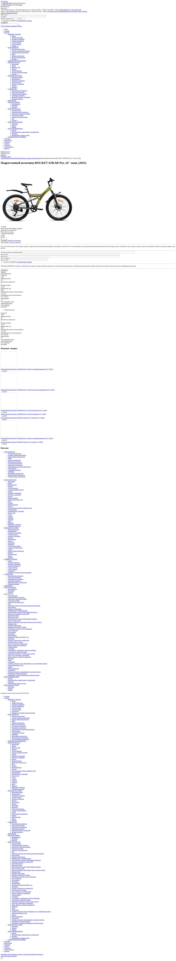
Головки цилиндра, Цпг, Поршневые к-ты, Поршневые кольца (27, 663)
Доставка (7, 138)
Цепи (9, 521)
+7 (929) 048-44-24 (6, 3)
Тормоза (10, 518)
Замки (10, 556)
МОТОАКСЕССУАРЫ (15, 122)
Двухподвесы (12, 468)
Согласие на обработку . (17, 21)
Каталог (6, 32)
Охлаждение (12, 632)
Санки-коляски (16, 44)
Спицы (10, 516)
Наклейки (15, 124)
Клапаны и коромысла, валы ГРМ (18, 614)
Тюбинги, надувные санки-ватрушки (19, 572)
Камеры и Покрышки (15, 609)
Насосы (10, 541)
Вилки (14, 66)
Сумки (10, 549)
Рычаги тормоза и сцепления (17, 645)
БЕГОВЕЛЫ (12, 100)
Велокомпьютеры (17, 77)
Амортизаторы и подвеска (20, 112)
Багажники (15, 64)
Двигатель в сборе (17, 115)
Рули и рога (11, 513)
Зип (13, 119)
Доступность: (5, 230)
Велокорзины (16, 79)
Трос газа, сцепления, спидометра (18, 655)
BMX (13, 54)
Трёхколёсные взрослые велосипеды (19, 467)
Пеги (9, 501)
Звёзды (10, 667)
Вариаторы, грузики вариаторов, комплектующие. (24, 675)
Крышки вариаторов (14, 625)
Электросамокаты (17, 99)
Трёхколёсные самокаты (19, 94)
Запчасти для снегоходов (19, 117)
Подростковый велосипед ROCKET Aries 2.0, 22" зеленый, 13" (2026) (22, 418)
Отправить (4, 22)
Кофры (14, 127)
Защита (10, 491)
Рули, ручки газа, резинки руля (17, 644)
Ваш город (4, 254)
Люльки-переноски (18, 41)
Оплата (6, 143)
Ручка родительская (14, 546)
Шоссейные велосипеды (15, 473)
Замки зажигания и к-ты (15, 665)
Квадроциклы (16, 104)
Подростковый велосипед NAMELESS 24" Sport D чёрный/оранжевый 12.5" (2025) (27, 438)
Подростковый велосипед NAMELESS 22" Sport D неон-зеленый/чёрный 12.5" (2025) (28, 390)
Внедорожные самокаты (19, 90)
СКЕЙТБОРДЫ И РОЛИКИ (17, 137)
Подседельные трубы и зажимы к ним (20, 508)
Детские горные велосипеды (21, 51)
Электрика (11, 662)
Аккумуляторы (16, 110)
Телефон (3, 17)
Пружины (11, 639)
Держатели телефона (18, 80)
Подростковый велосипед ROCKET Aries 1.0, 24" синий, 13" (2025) (22, 442)
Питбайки (15, 105)
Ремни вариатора (13, 668)
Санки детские (16, 42)
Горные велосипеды (18, 56)
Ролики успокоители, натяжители (18, 640)
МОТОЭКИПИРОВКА (15, 128)
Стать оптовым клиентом (9, 26)
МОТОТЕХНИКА (14, 102)
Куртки (14, 130)
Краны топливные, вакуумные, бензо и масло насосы (25, 622)
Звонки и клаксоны (18, 84)
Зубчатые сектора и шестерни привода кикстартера (24, 605)
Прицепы (11, 544)
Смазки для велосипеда (15, 548)
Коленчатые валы (13, 615)
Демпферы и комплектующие (17, 673)
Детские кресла (16, 82)
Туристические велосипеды (16, 477)
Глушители (11, 670)
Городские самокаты (18, 92)
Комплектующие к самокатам (21, 97)
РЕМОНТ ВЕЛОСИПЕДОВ (17, 61)
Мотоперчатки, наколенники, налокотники (25, 132)
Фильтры (11, 658)
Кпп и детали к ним (14, 620)
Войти (20, 26)
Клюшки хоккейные (18, 39)
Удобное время (5, 18)
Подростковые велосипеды (20, 52)
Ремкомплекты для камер (16, 511)
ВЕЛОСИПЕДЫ (13, 47)
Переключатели (13, 504)
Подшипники (12, 509)
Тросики (10, 519)
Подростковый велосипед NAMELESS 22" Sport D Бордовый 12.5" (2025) (24, 410)
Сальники (11, 648)
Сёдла (10, 514)
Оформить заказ (6, 156)
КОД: (2, 228)
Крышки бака (12, 624)
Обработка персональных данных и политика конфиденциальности (22, 954)
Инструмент (12, 539)
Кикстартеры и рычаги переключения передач (22, 612)
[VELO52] (4, 1)
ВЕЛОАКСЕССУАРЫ (15, 76)
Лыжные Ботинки (17, 37)
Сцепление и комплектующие (17, 652)
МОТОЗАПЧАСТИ (14, 109)
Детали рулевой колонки (19, 72)
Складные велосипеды (15, 463)
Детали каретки (17, 71)
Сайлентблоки (12, 647)
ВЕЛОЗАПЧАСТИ (14, 62)
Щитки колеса (12, 554)
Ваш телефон (5, 258)
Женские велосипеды (18, 57)
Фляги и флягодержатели (16, 551)
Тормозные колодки (14, 526)
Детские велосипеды (18, 49)
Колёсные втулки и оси (15, 500)
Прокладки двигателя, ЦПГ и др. (18, 637)
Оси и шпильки (13, 630)
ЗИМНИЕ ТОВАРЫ (14, 34)
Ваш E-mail (4, 260)
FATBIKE (11, 472)
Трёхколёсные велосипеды (16, 475)
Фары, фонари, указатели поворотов (19, 657)
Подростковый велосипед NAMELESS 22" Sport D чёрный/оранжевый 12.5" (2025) (27, 369)
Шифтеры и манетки (14, 524)
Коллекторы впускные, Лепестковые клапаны (22, 619)
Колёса (10, 496)
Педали (10, 503)
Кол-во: (3, 237)
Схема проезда (9, 147)
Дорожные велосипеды (15, 465)
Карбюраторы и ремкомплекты (17, 610)
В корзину (4, 240)
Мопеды (14, 107)
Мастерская (8, 140)
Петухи (10, 506)
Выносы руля (16, 67)
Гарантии (7, 142)
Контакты (7, 145)
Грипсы (14, 69)
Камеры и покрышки (14, 493)
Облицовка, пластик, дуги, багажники (20, 629)
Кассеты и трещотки (14, 495)
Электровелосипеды (14, 470)
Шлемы (10, 552)
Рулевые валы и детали (15, 642)
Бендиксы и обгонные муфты (21, 114)
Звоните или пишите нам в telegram (76, 11)
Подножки (11, 543)
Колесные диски (13, 617)
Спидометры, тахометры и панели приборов (22, 650)
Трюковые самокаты (18, 95)
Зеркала (14, 85)
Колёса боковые (13, 498)
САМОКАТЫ (12, 89)
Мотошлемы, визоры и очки (20, 135)
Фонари (10, 557)
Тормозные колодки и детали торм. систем (21, 653)
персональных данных (25, 21)
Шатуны (10, 523)
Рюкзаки (14, 133)
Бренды (6, 148)
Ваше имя (4, 15)
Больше (15, 46)
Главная (6, 31)
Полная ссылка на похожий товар (11, 252)
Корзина (3, 155)
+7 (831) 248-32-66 (75, 10)
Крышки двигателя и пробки (17, 627)
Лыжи (14, 36)
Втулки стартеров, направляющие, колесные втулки (24, 672)
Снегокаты (11, 571)
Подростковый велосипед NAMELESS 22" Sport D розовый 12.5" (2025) (23, 414)
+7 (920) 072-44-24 (6, 5)
